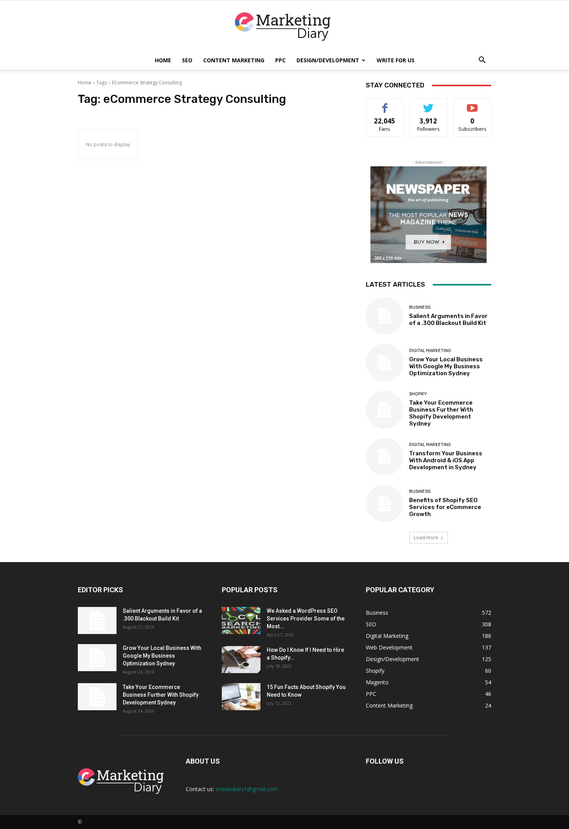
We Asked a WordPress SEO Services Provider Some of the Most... (305, 618)
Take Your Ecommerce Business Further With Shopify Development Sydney (441, 413)
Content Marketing (233, 60)
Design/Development (327, 60)
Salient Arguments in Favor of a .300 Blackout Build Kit (448, 319)
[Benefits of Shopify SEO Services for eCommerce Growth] (384, 503)
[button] (482, 61)
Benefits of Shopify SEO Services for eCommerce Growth (445, 507)
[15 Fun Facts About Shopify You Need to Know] (241, 696)
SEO (187, 60)
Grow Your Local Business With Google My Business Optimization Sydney (446, 366)
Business (419, 307)
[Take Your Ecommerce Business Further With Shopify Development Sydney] (384, 409)
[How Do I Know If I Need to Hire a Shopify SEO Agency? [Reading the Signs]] (241, 659)
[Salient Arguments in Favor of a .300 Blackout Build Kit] (384, 316)
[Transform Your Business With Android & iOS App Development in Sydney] (384, 456)
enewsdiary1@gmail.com (247, 789)
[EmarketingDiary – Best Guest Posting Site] (284, 26)
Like (384, 104)
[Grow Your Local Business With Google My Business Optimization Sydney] (384, 362)
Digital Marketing (430, 351)
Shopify (418, 394)
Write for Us (396, 60)
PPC (280, 60)
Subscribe (473, 104)
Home (163, 60)
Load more (426, 537)
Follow (429, 104)
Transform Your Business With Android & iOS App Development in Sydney (445, 460)
